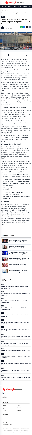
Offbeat (19, 410)
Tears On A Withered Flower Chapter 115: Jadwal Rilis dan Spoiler (15, 294)
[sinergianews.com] (18, 2)
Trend (14, 6)
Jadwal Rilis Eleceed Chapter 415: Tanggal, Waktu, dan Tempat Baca (14, 287)
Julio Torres (8, 27)
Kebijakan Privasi (7, 424)
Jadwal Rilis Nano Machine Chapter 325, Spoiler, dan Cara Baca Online (15, 337)
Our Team (5, 422)
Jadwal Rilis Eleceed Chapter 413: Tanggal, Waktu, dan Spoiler (16, 363)
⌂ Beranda (3, 10)
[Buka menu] (2, 2)
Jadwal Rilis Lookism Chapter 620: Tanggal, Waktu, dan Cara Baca (15, 330)
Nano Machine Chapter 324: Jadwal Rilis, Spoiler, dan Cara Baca (15, 356)
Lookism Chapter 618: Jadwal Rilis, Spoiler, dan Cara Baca (15, 371)
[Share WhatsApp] (21, 27)
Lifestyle (25, 6)
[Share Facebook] (24, 27)
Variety (4, 410)
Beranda (4, 6)
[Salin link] (30, 27)
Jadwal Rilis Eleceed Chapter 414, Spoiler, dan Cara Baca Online (15, 322)
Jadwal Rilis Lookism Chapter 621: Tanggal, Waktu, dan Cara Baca (14, 301)
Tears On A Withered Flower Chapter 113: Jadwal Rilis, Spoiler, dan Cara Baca (14, 344)
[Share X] (27, 27)
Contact (4, 420)
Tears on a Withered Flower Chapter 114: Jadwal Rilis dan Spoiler (15, 315)
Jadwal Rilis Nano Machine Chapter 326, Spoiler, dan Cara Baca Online (15, 308)
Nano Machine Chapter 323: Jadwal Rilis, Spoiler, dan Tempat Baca (15, 378)
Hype (19, 6)
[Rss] (3, 393)
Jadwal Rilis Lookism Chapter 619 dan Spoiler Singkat (15, 350)
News (9, 6)
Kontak (4, 418)
